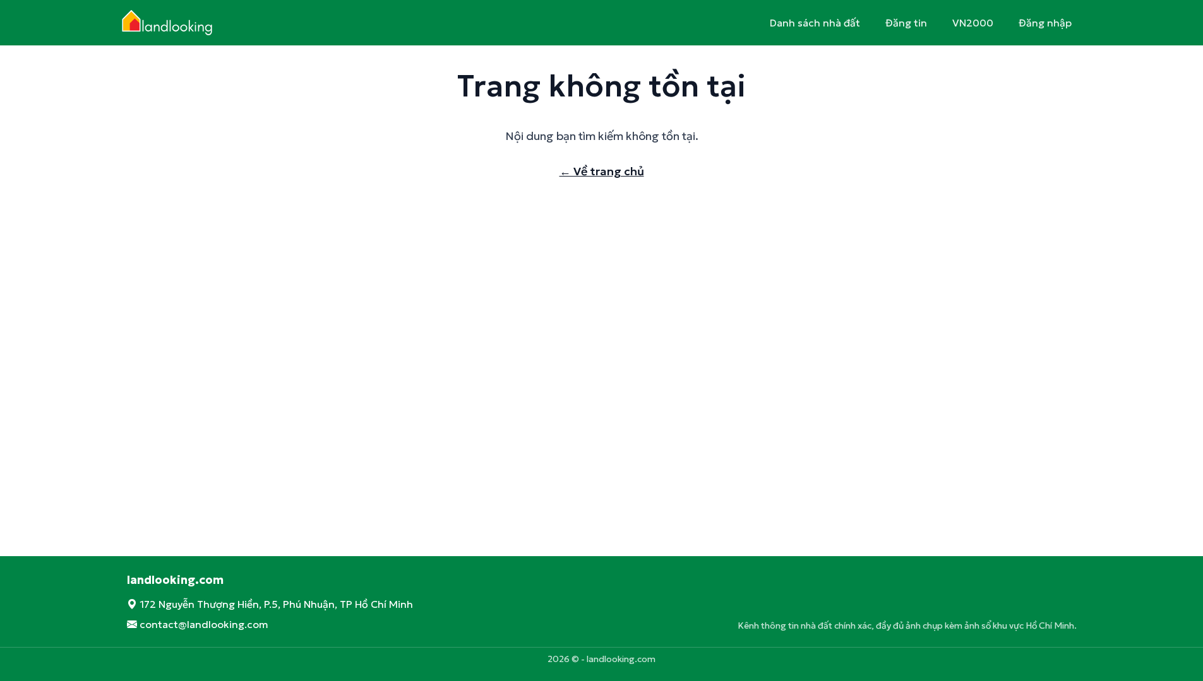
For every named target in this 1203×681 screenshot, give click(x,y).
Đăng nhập (1045, 22)
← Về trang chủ (602, 171)
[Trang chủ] (171, 22)
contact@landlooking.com (204, 624)
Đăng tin (906, 22)
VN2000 (972, 22)
